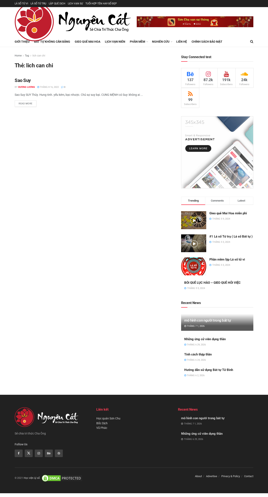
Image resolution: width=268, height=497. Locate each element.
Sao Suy (23, 80)
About (198, 476)
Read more (25, 103)
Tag (27, 55)
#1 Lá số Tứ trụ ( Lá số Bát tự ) (231, 236)
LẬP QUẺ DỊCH (57, 3)
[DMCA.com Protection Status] (62, 478)
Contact (248, 476)
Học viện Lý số (32, 478)
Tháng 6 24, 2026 (196, 360)
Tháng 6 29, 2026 (196, 344)
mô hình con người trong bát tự (207, 320)
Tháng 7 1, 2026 (195, 326)
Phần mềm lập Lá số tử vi (227, 259)
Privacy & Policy (230, 476)
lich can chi (38, 55)
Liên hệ (181, 41)
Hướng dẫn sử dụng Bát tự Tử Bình (208, 370)
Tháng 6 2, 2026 (195, 375)
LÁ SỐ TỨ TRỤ (38, 3)
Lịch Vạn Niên (115, 41)
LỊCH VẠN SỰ (75, 3)
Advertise (211, 476)
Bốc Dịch (102, 423)
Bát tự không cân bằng (52, 41)
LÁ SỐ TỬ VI (21, 3)
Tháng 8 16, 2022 (49, 87)
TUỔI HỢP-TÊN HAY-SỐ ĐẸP (101, 3)
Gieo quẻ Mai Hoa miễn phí (228, 213)
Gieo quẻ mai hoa (87, 41)
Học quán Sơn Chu (108, 418)
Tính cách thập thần (198, 354)
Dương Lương (26, 87)
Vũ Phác (101, 427)
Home (18, 55)
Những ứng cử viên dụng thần (205, 339)
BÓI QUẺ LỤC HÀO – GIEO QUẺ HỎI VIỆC (212, 283)
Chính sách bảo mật (207, 41)
